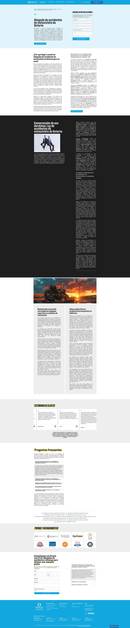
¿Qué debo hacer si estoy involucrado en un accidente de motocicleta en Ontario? (47, 490)
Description (36, 582)
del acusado (79, 345)
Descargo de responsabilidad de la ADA (84, 626)
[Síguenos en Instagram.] (92, 613)
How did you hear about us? (39, 588)
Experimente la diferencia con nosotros (80, 584)
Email (35, 574)
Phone (48, 574)
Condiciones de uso (78, 625)
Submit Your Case (46, 593)
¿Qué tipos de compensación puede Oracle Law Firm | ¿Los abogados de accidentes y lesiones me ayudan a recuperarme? (48, 483)
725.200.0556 (90, 620)
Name (35, 570)
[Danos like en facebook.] (90, 613)
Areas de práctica (43, 1)
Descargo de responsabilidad (85, 625)
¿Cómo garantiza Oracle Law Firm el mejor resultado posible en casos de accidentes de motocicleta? (48, 487)
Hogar (35, 9)
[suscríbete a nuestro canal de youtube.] (94, 613)
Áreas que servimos (70, 1)
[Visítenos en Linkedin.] (89, 613)
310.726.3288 (51, 621)
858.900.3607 (64, 620)
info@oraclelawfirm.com (89, 610)
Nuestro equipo (51, 1)
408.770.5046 (77, 620)
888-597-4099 (42, 567)
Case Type (36, 578)
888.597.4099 (91, 608)
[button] (30, 419)
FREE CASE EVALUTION (81, 38)
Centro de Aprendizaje (60, 1)
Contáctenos (42, 2)
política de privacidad (71, 625)
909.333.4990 (39, 620)
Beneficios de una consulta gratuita (79, 581)
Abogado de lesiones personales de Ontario (47, 9)
